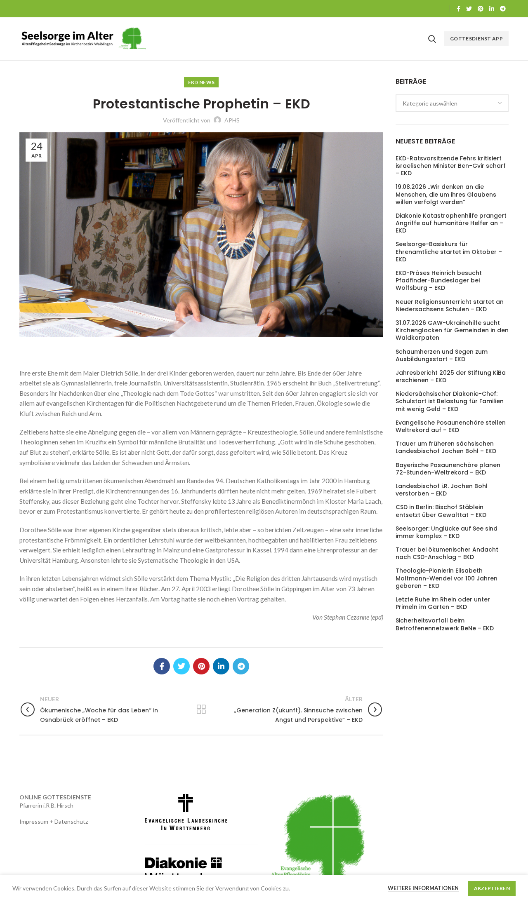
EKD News (201, 82)
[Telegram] (503, 8)
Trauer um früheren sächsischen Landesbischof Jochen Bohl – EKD (446, 447)
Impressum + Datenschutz (53, 821)
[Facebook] (458, 8)
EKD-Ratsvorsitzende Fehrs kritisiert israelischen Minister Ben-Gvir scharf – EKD (451, 166)
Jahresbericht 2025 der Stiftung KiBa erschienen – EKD (451, 376)
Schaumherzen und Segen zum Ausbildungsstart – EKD (442, 355)
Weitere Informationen (423, 888)
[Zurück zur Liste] (201, 709)
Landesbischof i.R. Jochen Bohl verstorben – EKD (442, 489)
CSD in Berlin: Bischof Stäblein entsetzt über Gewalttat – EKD (441, 510)
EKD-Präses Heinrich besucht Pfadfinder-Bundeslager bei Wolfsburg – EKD (439, 280)
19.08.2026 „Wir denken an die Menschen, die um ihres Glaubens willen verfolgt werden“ (446, 194)
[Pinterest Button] (480, 8)
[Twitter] (469, 8)
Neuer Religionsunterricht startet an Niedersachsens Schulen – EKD (450, 305)
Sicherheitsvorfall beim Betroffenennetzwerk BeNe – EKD (445, 624)
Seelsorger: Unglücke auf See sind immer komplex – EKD (446, 532)
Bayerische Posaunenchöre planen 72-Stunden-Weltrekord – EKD (448, 468)
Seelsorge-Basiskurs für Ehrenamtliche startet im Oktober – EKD (449, 251)
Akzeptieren (492, 888)
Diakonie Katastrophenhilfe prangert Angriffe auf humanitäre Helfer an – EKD (451, 223)
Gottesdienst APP (476, 38)
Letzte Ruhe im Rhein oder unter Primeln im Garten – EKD (443, 603)
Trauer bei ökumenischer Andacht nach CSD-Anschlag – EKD (447, 553)
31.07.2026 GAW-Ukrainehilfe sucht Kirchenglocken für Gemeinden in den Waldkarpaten (452, 330)
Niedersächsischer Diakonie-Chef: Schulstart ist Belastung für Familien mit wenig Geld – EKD (450, 401)
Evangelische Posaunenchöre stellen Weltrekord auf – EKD (451, 426)
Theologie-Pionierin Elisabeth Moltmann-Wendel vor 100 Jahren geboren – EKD (446, 578)
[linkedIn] (491, 8)
